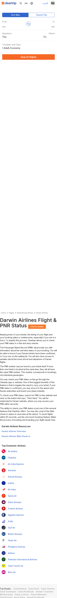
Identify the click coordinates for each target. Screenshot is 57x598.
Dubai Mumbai (20, 588)
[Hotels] (26, 4)
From (4, 21)
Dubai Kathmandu (39, 594)
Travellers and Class (11, 44)
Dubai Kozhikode (26, 591)
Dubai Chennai (47, 588)
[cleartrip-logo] (9, 4)
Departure (6, 33)
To (53, 21)
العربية (45, 3)
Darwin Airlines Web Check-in (16, 436)
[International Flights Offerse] (31, 4)
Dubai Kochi (33, 588)
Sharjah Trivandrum (44, 591)
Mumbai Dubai (6, 594)
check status (37, 326)
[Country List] (52, 3)
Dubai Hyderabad (8, 591)
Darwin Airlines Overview (14, 431)
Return (52, 33)
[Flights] (20, 4)
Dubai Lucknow (22, 594)
